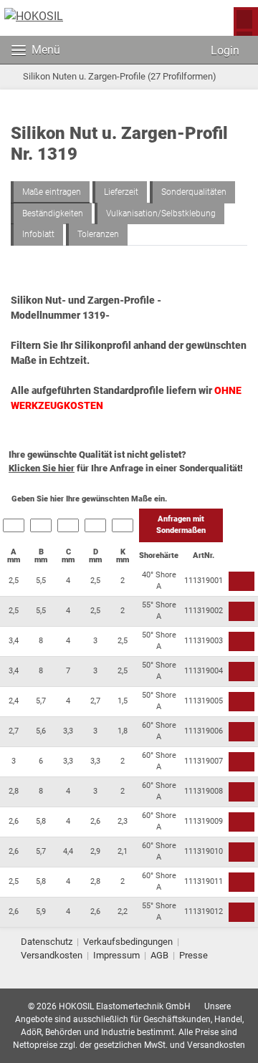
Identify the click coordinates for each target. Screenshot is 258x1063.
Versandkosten (51, 955)
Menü (46, 50)
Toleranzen (98, 234)
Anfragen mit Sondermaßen (181, 525)
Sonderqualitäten (193, 192)
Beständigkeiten (52, 213)
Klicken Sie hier (42, 468)
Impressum (116, 955)
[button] (176, 50)
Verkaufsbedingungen (128, 941)
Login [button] (223, 50)
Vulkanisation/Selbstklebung (161, 213)
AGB (159, 955)
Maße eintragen (51, 192)
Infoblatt (38, 234)
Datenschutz (46, 941)
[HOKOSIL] (33, 16)
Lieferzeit (121, 192)
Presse (193, 955)
